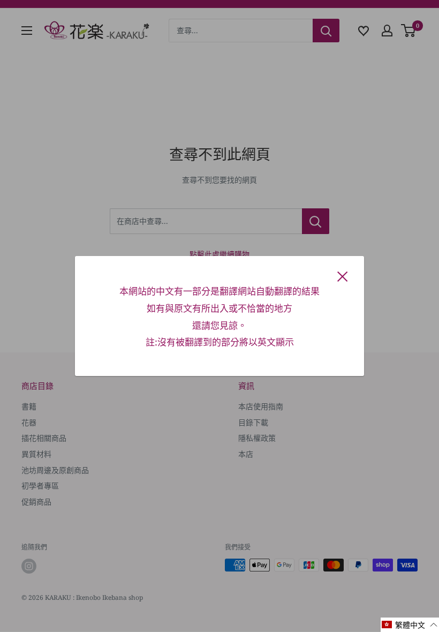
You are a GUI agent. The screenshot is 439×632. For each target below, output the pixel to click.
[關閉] (342, 276)
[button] (410, 625)
